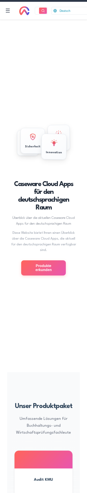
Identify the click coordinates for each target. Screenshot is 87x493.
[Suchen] (43, 11)
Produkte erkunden (43, 268)
